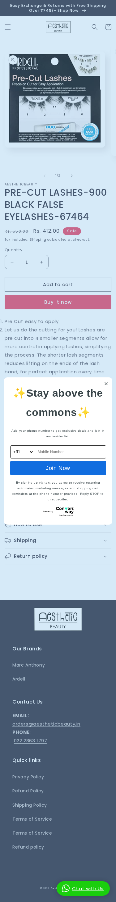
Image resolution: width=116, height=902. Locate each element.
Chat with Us (88, 888)
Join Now (58, 468)
